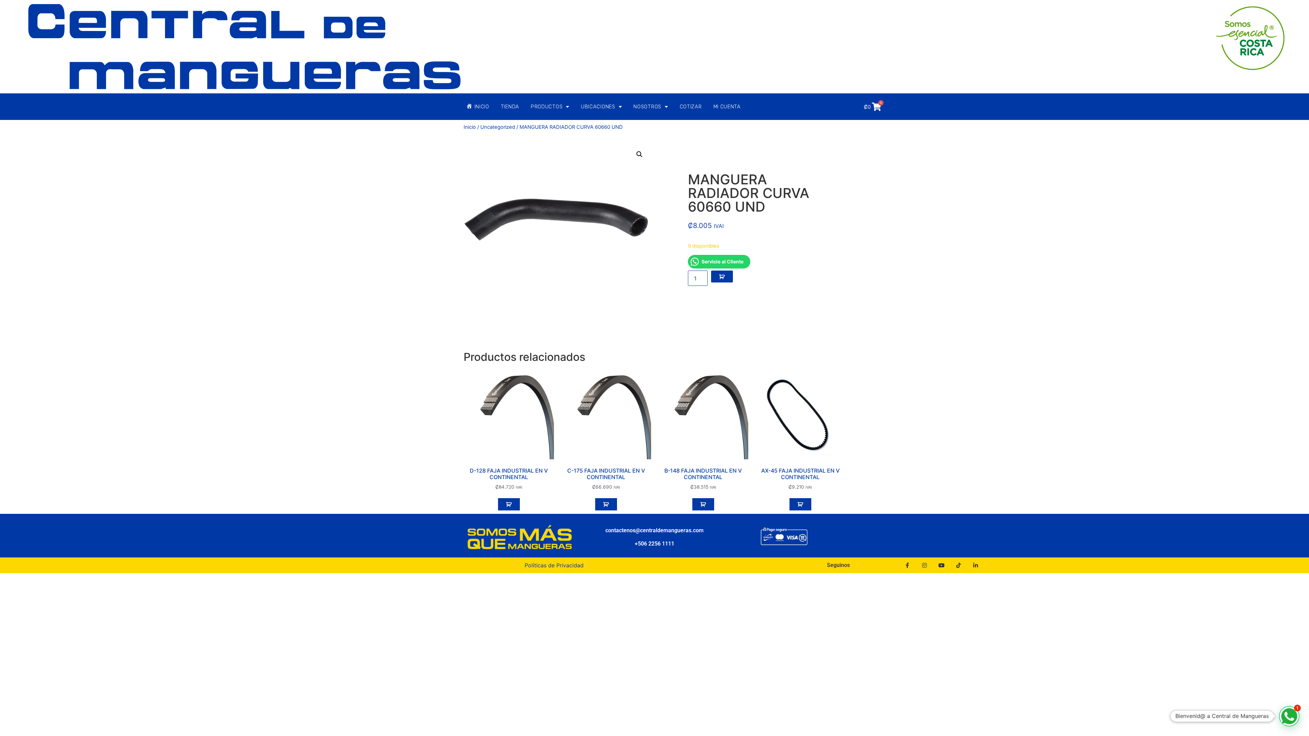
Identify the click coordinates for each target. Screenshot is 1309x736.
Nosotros (647, 107)
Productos (546, 107)
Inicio (470, 127)
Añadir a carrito (722, 277)
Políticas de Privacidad (554, 565)
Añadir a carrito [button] (509, 504)
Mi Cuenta (727, 107)
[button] (639, 154)
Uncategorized (497, 127)
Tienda (510, 107)
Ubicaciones (598, 107)
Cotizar (691, 107)
